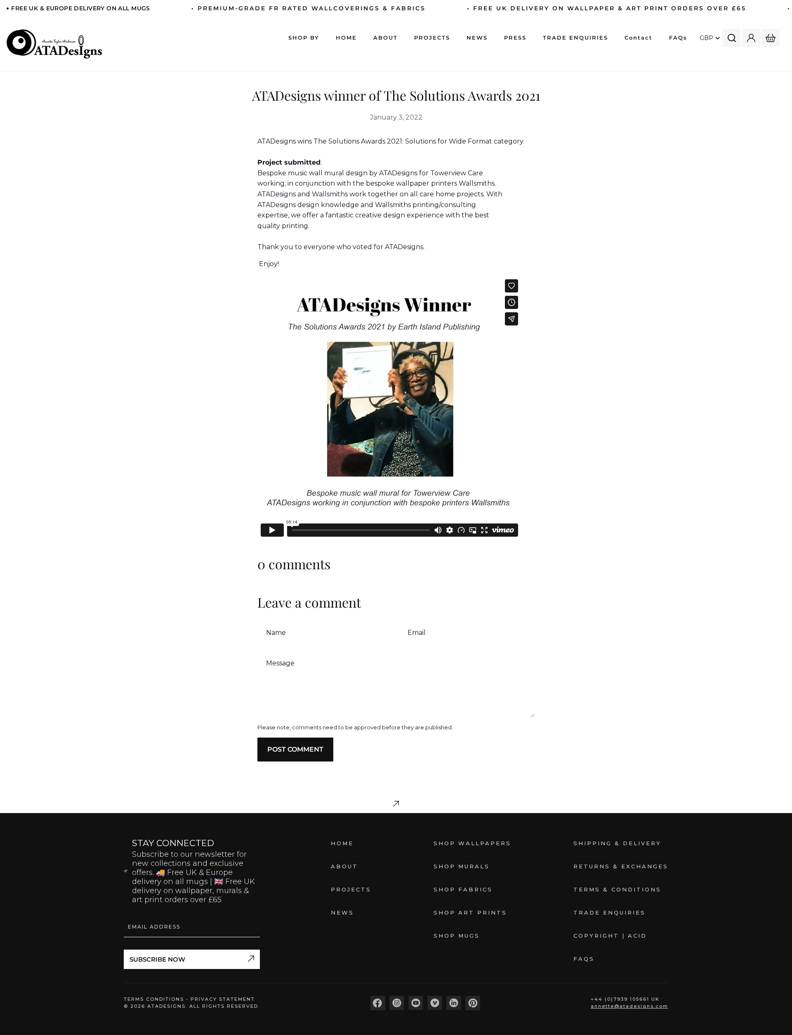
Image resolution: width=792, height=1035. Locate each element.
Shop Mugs (457, 935)
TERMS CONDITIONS (155, 999)
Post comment (295, 749)
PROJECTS (351, 889)
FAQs (583, 958)
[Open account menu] (751, 38)
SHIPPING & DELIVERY (617, 843)
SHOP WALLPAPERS (472, 843)
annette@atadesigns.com (629, 1006)
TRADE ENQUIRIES (609, 912)
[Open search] (732, 38)
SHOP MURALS (462, 866)
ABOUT (344, 866)
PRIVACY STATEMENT (223, 999)
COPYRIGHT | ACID (610, 935)
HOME (342, 843)
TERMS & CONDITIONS (617, 889)
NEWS (342, 912)
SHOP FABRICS (463, 889)
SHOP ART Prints (470, 912)
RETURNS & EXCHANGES (620, 866)
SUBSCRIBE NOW (157, 959)
